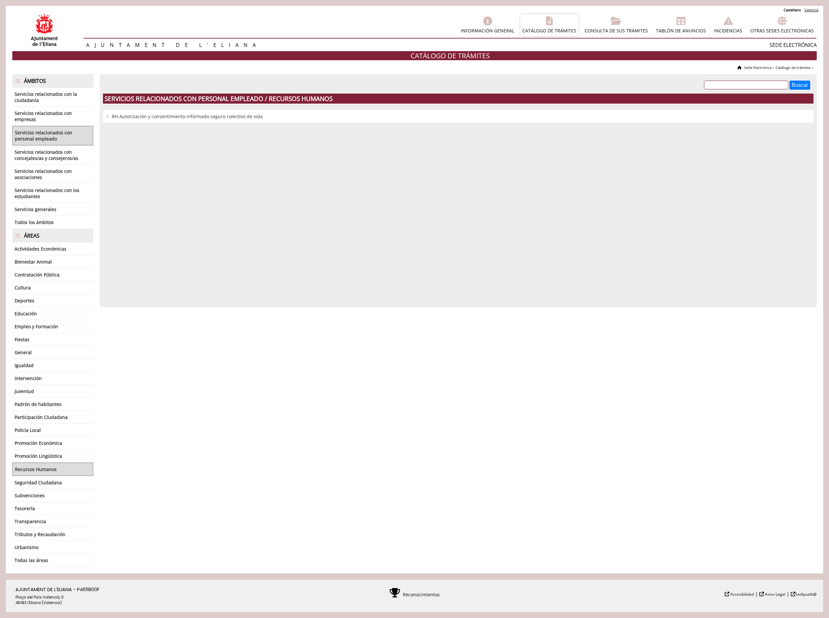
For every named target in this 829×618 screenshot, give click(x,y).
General (23, 352)
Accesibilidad (741, 594)
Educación (26, 313)
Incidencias (728, 31)
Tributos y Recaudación (40, 534)
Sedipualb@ (806, 594)
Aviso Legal (774, 594)
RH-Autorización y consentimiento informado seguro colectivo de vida (187, 116)
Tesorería (25, 508)
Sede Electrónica (757, 67)
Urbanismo (27, 547)
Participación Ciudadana (41, 417)
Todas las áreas (31, 560)
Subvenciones (30, 495)
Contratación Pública (37, 275)
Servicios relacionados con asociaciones (43, 174)
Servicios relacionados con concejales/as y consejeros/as (46, 155)
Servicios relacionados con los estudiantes (47, 193)
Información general (487, 31)
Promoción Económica (38, 443)
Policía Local (28, 430)
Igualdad (24, 365)
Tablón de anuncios (681, 31)
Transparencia (30, 521)
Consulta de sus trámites (616, 31)
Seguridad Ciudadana (38, 482)
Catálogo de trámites (549, 31)
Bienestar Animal (33, 262)
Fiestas (22, 339)
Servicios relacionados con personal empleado (43, 135)
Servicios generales (35, 209)
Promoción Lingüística (38, 456)
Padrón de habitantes (38, 404)
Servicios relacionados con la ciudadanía (46, 97)
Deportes (24, 301)
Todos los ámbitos (34, 222)
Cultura (23, 288)
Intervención (28, 378)
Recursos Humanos (36, 469)
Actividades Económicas (40, 249)
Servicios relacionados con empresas (43, 116)
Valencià (811, 9)
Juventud (24, 391)
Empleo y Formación (36, 326)
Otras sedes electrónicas (782, 31)
